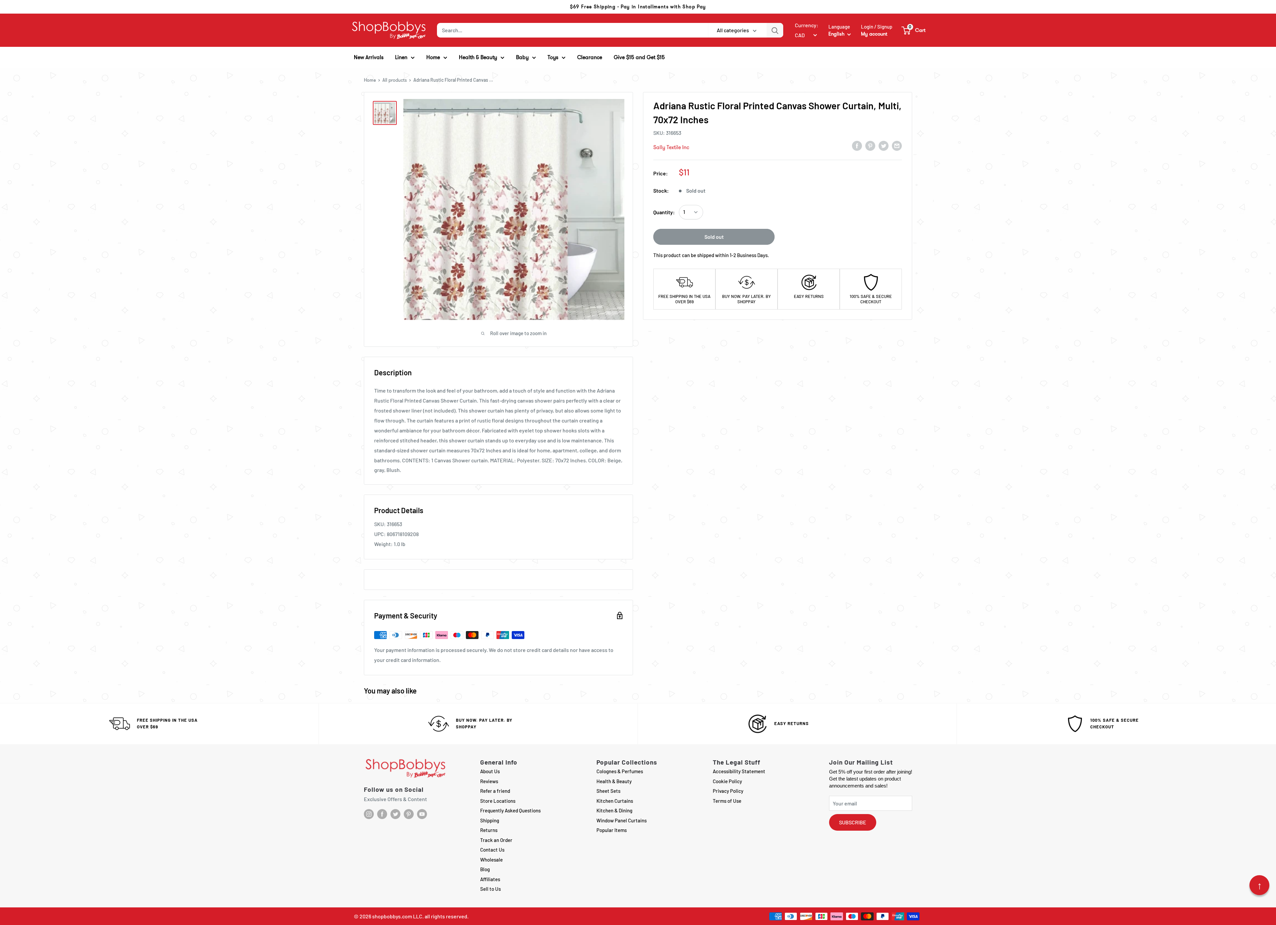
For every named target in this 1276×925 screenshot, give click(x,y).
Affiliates (490, 879)
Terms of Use (727, 801)
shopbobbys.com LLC (397, 916)
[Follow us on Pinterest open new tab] (409, 814)
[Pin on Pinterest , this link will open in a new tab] (870, 145)
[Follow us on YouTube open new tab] (422, 814)
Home (370, 80)
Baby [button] (522, 57)
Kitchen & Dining (614, 810)
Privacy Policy (728, 791)
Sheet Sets (608, 791)
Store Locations (497, 801)
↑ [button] (1259, 885)
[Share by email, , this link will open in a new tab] (897, 145)
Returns (488, 830)
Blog (485, 869)
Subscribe (852, 822)
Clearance (589, 57)
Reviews (489, 781)
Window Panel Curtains (621, 820)
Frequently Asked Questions (510, 810)
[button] (913, 30)
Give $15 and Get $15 (639, 57)
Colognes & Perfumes (619, 771)
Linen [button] (401, 57)
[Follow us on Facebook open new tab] (382, 814)
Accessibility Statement (739, 771)
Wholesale (491, 860)
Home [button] (433, 57)
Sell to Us (490, 889)
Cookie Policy (727, 781)
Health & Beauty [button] (478, 57)
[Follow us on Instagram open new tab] (369, 814)
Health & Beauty (614, 781)
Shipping (489, 820)
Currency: (806, 25)
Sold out (714, 236)
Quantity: (664, 212)
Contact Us (492, 850)
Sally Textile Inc (671, 147)
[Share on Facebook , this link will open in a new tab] (857, 145)
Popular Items (611, 830)
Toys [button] (553, 57)
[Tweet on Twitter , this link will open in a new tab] (884, 145)
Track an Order (496, 840)
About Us (490, 771)
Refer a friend (495, 791)
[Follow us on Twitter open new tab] (395, 814)
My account (874, 34)
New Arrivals (368, 57)
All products (394, 80)
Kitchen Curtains (614, 801)
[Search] (775, 30)
